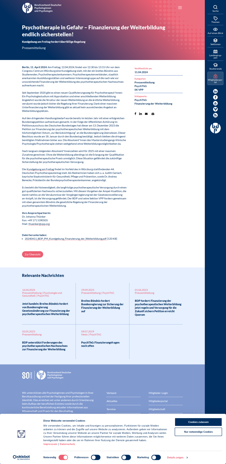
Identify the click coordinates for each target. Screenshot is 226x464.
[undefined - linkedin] (215, 91)
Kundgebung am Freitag (40, 169)
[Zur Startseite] (42, 7)
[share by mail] (146, 113)
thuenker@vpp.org (39, 223)
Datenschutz (67, 444)
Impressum (50, 444)
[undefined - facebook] (215, 97)
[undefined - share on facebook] (135, 113)
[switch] (95, 457)
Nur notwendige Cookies (198, 431)
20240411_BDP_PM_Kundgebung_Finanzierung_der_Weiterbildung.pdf (66, 238)
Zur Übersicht (33, 254)
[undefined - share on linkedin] (140, 113)
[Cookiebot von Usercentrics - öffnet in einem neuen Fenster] (21, 457)
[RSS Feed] (215, 115)
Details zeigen (175, 457)
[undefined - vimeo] (215, 109)
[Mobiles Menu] (180, 8)
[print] (152, 113)
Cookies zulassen (198, 422)
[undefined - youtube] (215, 103)
